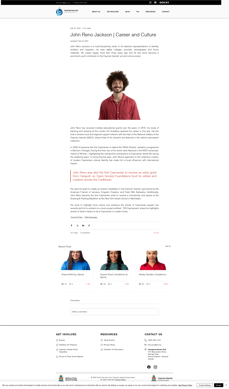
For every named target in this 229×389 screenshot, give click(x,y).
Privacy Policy (120, 379)
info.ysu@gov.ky (63, 3)
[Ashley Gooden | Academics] (153, 260)
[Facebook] (155, 2)
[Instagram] (150, 2)
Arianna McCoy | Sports (72, 274)
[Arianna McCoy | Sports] (76, 260)
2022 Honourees (91, 217)
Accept (218, 385)
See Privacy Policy (185, 385)
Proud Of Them (77, 217)
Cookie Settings (205, 385)
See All (168, 246)
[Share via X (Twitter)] (77, 225)
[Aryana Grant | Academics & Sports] (114, 260)
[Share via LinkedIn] (83, 225)
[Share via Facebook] (71, 225)
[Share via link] (89, 225)
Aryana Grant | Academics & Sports (114, 276)
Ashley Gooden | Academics (152, 274)
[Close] (226, 385)
